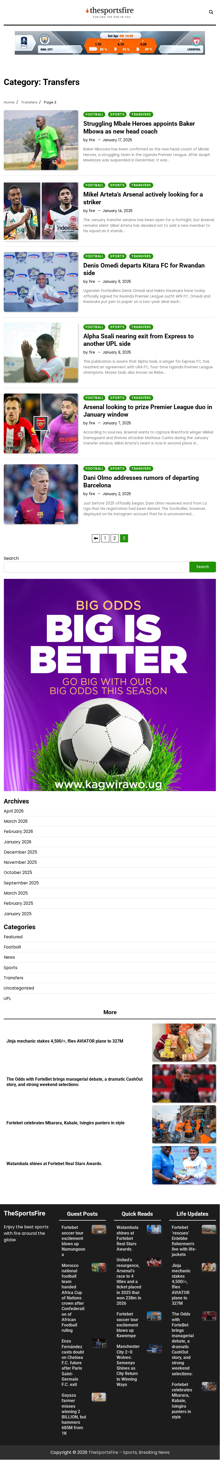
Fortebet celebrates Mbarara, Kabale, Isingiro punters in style (65, 1123)
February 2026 (18, 831)
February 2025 (18, 903)
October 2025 (18, 872)
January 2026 (17, 842)
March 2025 (16, 893)
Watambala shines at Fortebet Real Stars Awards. (54, 1163)
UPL (7, 998)
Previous (96, 538)
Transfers (141, 114)
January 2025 (18, 914)
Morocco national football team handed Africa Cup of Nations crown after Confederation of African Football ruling (73, 1298)
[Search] (211, 12)
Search (11, 558)
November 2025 (20, 862)
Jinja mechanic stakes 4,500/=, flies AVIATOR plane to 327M (64, 1041)
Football (94, 114)
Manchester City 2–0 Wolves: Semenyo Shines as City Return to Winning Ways (128, 1365)
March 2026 (16, 821)
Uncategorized (19, 988)
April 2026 (14, 811)
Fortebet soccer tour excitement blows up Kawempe (127, 1325)
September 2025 (21, 883)
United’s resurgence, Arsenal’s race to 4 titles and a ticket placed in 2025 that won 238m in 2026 (129, 1282)
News (9, 957)
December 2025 (20, 852)
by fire (89, 140)
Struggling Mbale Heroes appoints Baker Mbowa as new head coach (139, 127)
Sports (117, 114)
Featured (13, 937)
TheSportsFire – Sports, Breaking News (129, 1452)
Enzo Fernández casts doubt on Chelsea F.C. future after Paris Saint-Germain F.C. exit (73, 1363)
